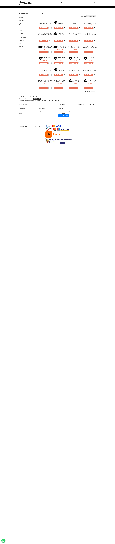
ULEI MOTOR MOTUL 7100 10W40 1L (75, 22)
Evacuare (20, 29)
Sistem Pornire (21, 40)
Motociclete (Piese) (22, 19)
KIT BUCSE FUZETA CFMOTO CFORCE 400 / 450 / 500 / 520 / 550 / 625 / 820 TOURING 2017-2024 (75, 81)
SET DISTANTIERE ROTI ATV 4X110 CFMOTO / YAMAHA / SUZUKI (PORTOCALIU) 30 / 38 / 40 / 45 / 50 (60, 81)
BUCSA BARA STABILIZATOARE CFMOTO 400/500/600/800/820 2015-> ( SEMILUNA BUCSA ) (45, 47)
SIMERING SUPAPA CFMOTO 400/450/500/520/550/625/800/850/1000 (60, 47)
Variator (20, 47)
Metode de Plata (42, 107)
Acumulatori (21, 21)
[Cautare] (62, 3)
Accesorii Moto (21, 20)
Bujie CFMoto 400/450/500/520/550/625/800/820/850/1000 (90, 47)
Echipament (21, 24)
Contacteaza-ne (65, 115)
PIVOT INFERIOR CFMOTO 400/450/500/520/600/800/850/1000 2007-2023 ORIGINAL (60, 58)
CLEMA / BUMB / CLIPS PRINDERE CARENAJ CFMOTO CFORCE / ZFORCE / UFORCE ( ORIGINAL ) (45, 22)
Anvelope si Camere (22, 26)
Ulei (19, 44)
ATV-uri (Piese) (21, 16)
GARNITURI (21, 32)
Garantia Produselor (43, 110)
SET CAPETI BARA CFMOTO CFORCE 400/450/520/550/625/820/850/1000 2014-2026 (75, 34)
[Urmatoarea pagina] (94, 91)
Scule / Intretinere (22, 39)
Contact (20, 113)
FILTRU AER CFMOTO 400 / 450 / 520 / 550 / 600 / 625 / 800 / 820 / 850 (90, 81)
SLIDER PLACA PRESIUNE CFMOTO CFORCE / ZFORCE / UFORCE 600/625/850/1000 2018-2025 (90, 34)
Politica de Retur (42, 108)
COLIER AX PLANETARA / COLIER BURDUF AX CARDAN (90, 22)
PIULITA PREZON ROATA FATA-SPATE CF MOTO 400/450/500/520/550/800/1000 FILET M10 (60, 69)
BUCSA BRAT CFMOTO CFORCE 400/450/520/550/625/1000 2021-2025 (75, 69)
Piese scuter (21, 36)
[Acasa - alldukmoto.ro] (25, 3)
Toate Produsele (23, 7)
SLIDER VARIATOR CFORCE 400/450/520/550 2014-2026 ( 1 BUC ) (45, 69)
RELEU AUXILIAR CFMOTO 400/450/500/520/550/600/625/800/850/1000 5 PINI (90, 69)
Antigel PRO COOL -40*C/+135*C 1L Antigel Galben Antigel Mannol (75, 58)
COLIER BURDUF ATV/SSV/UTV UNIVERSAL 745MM (75, 47)
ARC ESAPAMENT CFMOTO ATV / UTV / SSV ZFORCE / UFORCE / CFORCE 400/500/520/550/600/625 (45, 81)
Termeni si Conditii (22, 108)
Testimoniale (50, 7)
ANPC (40, 111)
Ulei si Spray (21, 46)
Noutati (31, 7)
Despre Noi (43, 7)
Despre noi (21, 107)
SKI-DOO (20, 42)
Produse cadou (62, 7)
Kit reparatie (21, 33)
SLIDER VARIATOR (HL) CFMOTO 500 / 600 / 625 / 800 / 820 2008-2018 (60, 34)
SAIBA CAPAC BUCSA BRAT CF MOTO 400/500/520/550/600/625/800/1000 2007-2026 (90, 58)
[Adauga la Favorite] (50, 28)
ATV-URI (20, 23)
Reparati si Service (22, 37)
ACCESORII (21, 27)
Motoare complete (22, 34)
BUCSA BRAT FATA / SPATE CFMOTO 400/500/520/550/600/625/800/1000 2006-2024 (60, 22)
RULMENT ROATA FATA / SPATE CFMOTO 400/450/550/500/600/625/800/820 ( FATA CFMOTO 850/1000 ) (45, 58)
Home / (20, 10)
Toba (20, 43)
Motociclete (21, 17)
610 (92, 91)
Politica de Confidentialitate (54, 100)
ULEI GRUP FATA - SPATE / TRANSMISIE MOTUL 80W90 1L (45, 34)
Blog (56, 7)
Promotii (37, 7)
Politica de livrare (22, 111)
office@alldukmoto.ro (85, 107)
